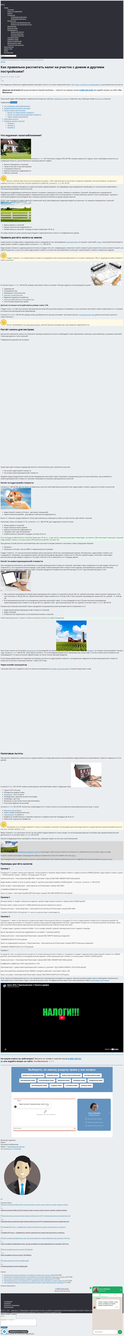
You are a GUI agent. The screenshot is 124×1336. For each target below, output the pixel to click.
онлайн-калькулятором (60, 669)
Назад (3, 62)
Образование (11, 26)
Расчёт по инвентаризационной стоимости (24, 115)
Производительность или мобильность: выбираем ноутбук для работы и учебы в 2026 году (34, 1281)
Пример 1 (11, 123)
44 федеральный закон (18, 19)
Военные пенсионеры (12, 810)
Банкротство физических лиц (20, 23)
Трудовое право (12, 38)
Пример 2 (11, 125)
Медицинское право (14, 43)
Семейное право (13, 39)
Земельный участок (17, 32)
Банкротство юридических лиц (21, 24)
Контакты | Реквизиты (11, 1305)
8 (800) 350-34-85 (86, 90)
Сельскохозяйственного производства (19, 299)
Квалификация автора (16, 1147)
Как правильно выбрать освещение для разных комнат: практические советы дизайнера (34, 1282)
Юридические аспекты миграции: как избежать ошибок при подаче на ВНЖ (29, 1275)
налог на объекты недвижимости (88, 85)
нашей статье (107, 859)
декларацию (31, 651)
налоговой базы (72, 242)
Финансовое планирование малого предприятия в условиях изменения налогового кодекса (34, 1277)
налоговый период (33, 325)
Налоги (9, 13)
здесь (73, 855)
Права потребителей (14, 41)
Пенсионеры (9, 815)
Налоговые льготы (11, 119)
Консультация (8, 1307)
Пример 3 (11, 127)
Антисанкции (8, 52)
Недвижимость (12, 30)
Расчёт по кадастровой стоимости (20, 112)
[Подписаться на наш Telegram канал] (4, 1331)
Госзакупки (11, 15)
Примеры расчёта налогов (14, 121)
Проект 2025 (8, 49)
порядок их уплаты (61, 99)
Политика (7, 1303)
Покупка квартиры (17, 34)
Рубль (6, 51)
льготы (100, 99)
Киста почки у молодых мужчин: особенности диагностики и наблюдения (28, 1279)
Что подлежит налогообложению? (17, 106)
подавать (90, 651)
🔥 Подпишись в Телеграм (11, 1149)
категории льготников (100, 980)
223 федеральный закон (19, 17)
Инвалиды (8, 794)
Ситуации (10, 10)
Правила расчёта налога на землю (17, 108)
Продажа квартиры (17, 36)
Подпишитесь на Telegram (18, 1331)
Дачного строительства (13, 295)
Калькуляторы (9, 47)
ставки (99, 242)
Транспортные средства (15, 45)
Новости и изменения (14, 11)
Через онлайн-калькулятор (17, 117)
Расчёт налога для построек (14, 110)
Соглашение (8, 1301)
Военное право (12, 28)
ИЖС (30, 189)
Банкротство (11, 21)
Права (6, 8)
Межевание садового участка (29, 852)
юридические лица (87, 315)
